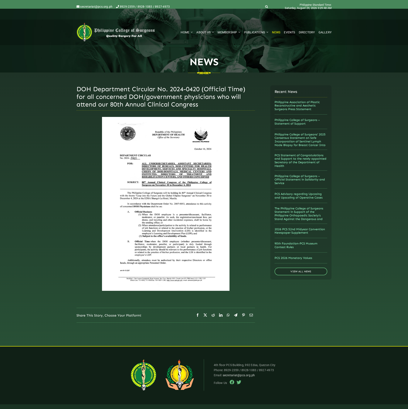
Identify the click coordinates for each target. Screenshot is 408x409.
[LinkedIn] (221, 315)
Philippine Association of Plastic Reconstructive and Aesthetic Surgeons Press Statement (297, 105)
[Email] (251, 315)
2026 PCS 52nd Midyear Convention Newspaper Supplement (300, 231)
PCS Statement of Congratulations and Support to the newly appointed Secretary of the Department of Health (300, 160)
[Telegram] (235, 315)
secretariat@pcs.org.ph (95, 6)
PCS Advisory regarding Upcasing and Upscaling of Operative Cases (299, 195)
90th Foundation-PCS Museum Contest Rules (296, 245)
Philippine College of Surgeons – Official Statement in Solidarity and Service (300, 179)
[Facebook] (197, 315)
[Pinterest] (243, 315)
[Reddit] (213, 315)
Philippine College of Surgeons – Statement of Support (297, 121)
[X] (205, 315)
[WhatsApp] (228, 315)
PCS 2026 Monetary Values (293, 258)
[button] (266, 6)
